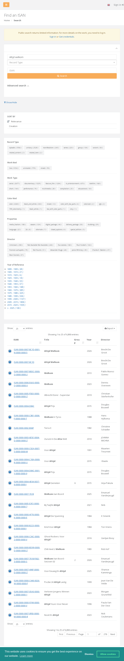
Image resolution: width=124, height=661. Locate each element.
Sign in (53, 36)
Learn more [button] (26, 656)
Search (63, 75)
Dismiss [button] (89, 654)
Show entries (20, 328)
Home (7, 20)
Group (77, 341)
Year (89, 339)
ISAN (16, 339)
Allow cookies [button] (108, 654)
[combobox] (62, 62)
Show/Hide (11, 102)
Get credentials (66, 36)
